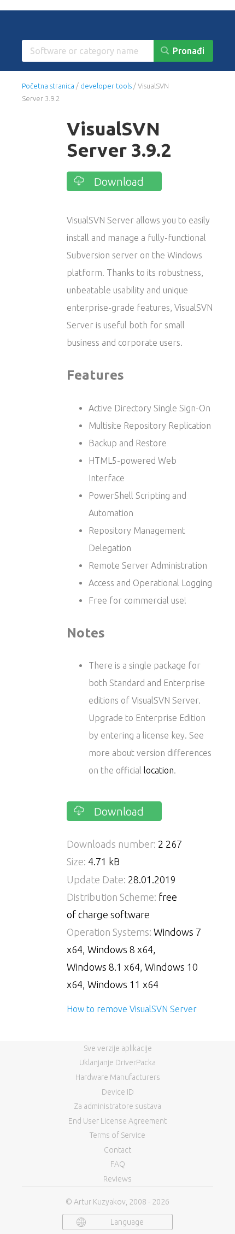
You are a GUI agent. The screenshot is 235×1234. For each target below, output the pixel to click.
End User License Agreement (117, 1121)
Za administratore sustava (117, 1106)
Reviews (117, 1178)
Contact (117, 1150)
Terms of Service (117, 1135)
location (159, 770)
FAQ (117, 1164)
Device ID (118, 1092)
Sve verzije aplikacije (118, 1048)
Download (119, 181)
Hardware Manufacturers (117, 1077)
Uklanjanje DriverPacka (117, 1062)
